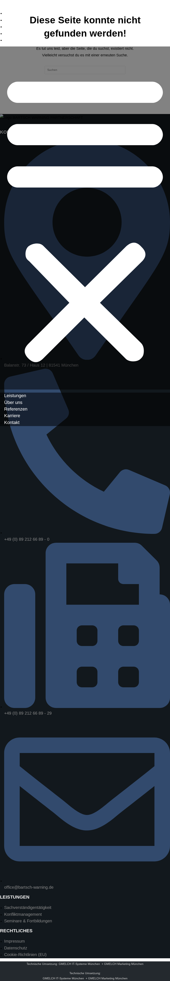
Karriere (12, 33)
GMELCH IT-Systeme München (79, 964)
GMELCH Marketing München (123, 964)
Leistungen (15, 12)
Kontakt (11, 39)
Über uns (13, 19)
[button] (85, 218)
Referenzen (15, 26)
